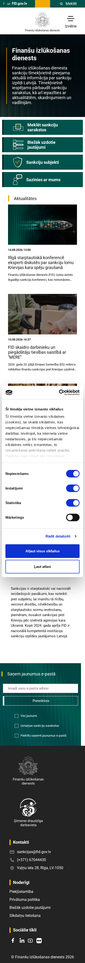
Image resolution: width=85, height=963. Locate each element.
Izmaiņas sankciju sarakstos (40, 725)
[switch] (73, 488)
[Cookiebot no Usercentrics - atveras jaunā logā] (60, 392)
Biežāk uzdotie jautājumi (30, 907)
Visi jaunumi (29, 716)
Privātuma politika (24, 899)
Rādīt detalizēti (58, 536)
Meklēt (71, 3)
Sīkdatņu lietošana (25, 915)
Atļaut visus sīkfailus (43, 551)
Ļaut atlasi (42, 566)
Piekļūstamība (21, 891)
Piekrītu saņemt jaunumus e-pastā (43, 735)
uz (17, 3)
